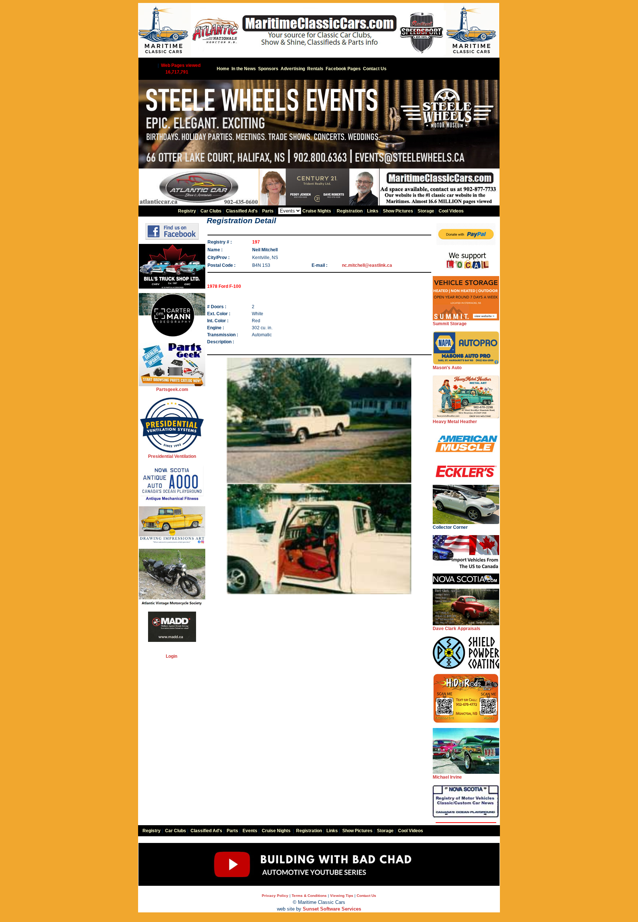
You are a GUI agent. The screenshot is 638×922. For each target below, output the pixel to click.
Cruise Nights (316, 211)
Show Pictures (398, 211)
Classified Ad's (242, 211)
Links (372, 211)
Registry (187, 211)
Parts (268, 211)
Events (250, 830)
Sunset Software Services (332, 909)
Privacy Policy (275, 896)
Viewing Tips (341, 896)
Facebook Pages (343, 68)
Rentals (315, 68)
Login (171, 656)
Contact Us (375, 68)
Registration (350, 211)
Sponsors (268, 68)
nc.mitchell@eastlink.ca (367, 265)
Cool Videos (451, 211)
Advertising (293, 68)
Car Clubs (211, 211)
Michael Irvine (447, 777)
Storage (426, 211)
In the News (243, 68)
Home (223, 68)
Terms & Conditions (309, 896)
